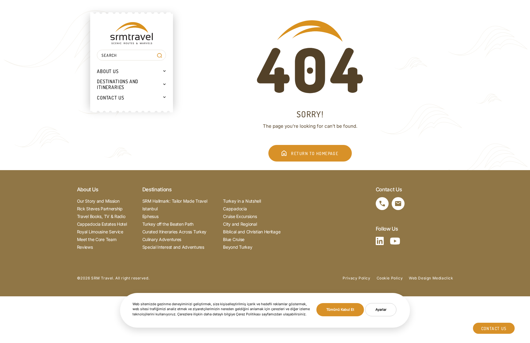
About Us (87, 189)
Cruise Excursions (240, 216)
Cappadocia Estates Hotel (102, 224)
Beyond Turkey (237, 247)
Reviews (85, 247)
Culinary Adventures (162, 239)
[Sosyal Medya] (380, 241)
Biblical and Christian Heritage (251, 231)
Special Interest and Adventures (173, 247)
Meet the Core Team (97, 239)
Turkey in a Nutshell (242, 201)
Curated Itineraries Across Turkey (174, 231)
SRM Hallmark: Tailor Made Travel (174, 201)
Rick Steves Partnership (100, 208)
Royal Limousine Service (100, 231)
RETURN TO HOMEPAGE (314, 153)
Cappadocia (235, 208)
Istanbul (150, 208)
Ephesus (150, 216)
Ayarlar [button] (380, 309)
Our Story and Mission (98, 201)
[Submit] (159, 55)
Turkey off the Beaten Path (168, 224)
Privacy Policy (356, 278)
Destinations (157, 189)
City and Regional (240, 224)
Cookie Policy (390, 278)
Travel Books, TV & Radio (101, 216)
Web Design (420, 278)
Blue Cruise (233, 239)
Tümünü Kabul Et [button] (340, 309)
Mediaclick (442, 278)
